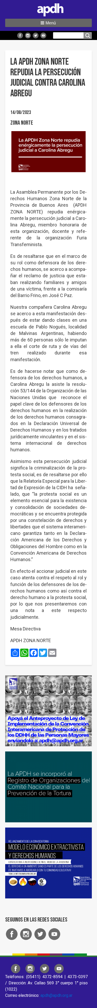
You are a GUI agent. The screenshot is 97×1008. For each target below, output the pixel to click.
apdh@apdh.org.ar (56, 995)
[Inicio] (48, 8)
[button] (48, 23)
